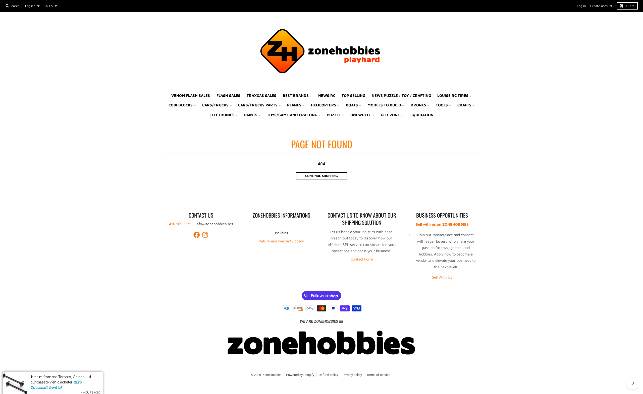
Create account (601, 6)
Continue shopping (321, 176)
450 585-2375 (180, 224)
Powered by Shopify (300, 375)
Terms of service (378, 375)
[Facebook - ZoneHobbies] (196, 235)
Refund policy (328, 375)
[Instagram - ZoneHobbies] (205, 235)
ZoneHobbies (272, 375)
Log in (581, 6)
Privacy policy (352, 375)
